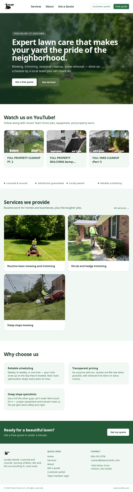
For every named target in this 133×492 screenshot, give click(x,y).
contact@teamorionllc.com (105, 460)
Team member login (58, 475)
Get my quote (118, 432)
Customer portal (101, 6)
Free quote (121, 6)
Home (50, 456)
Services (36, 6)
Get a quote (53, 468)
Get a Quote (66, 6)
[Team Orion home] (9, 6)
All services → (121, 208)
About (50, 6)
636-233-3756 (98, 456)
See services (48, 82)
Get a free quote (24, 81)
